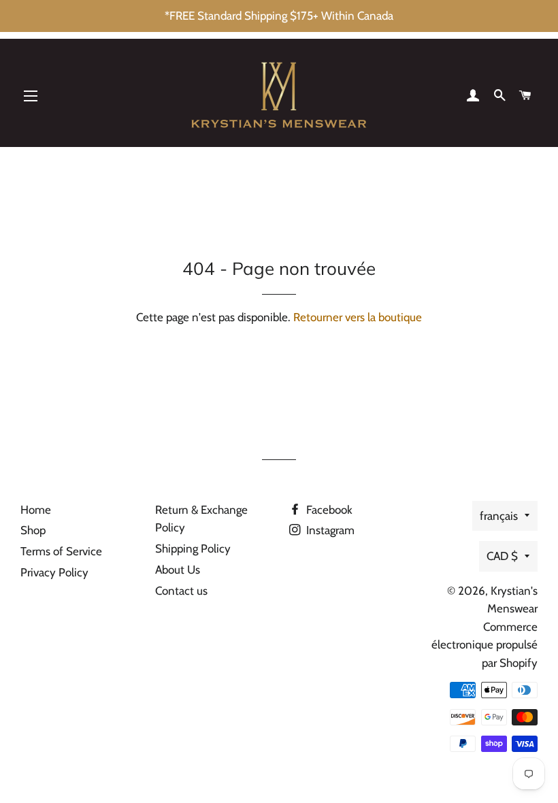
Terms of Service (61, 551)
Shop (33, 530)
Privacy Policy (54, 572)
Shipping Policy (193, 548)
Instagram (329, 530)
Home (35, 510)
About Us (177, 569)
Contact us (181, 590)
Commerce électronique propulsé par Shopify (484, 645)
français (499, 516)
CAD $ (502, 556)
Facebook (327, 510)
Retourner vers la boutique (357, 317)
